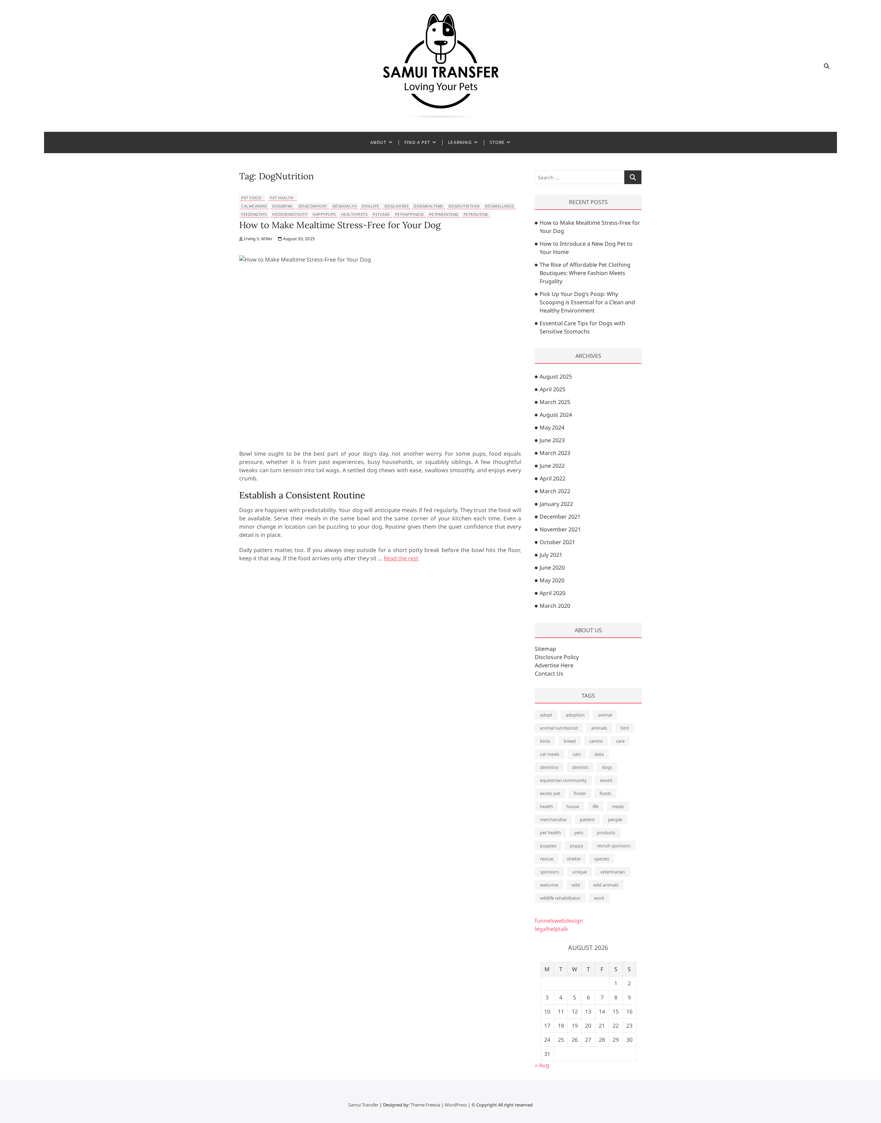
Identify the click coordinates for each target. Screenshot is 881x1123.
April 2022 (552, 478)
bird (624, 728)
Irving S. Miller (258, 239)
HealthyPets (354, 214)
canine (596, 741)
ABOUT (378, 142)
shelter (574, 859)
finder (580, 793)
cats (577, 754)
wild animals (605, 885)
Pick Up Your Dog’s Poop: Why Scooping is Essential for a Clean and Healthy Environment (587, 302)
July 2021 (551, 555)
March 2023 (555, 453)
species (601, 859)
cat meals (549, 754)
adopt (546, 715)
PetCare (381, 214)
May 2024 (552, 427)
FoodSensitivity (290, 214)
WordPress (456, 1105)
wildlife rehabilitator (560, 898)
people (615, 819)
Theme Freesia (425, 1105)
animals (599, 728)
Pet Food (251, 197)
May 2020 (552, 580)
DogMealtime (428, 206)
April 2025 (552, 389)
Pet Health (281, 197)
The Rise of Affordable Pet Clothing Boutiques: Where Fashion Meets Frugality (585, 273)
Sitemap (545, 649)
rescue (546, 859)
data (599, 754)
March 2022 (555, 491)
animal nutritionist (559, 728)
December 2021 (560, 516)
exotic (606, 780)
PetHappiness (409, 214)
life (595, 806)
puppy (576, 846)
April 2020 (552, 593)
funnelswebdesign (559, 920)
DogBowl (282, 206)
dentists (580, 767)
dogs (607, 767)
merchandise (553, 819)
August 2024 (556, 415)
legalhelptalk (551, 929)
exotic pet (550, 793)
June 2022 (552, 465)
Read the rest (401, 558)
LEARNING (460, 142)
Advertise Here (554, 665)
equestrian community (563, 780)
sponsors (549, 872)
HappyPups (324, 214)
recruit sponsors (613, 846)
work (599, 898)
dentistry (549, 767)
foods (605, 793)
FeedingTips (254, 214)
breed (570, 741)
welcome (549, 885)
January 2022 (556, 504)
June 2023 (552, 440)
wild (576, 885)
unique (579, 872)
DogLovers (396, 206)
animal (605, 715)
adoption (575, 715)
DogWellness (499, 206)
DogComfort (312, 206)
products (606, 832)
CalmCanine (254, 206)
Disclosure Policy (557, 657)
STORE (497, 142)
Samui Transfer (363, 1105)
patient (587, 819)
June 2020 (552, 567)
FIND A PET (417, 142)
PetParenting (443, 214)
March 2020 (555, 606)
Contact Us (549, 673)
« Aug (542, 1065)
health (546, 806)
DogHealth (344, 206)
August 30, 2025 (298, 239)
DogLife (370, 206)
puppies (548, 846)
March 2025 (555, 402)
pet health (550, 832)
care (620, 741)
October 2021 (557, 542)
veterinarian (612, 872)
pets (578, 832)
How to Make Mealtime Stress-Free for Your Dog (339, 225)
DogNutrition (464, 206)
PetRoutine (476, 214)
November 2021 (560, 529)
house (572, 806)
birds (545, 741)
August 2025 (556, 376)
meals (618, 806)
